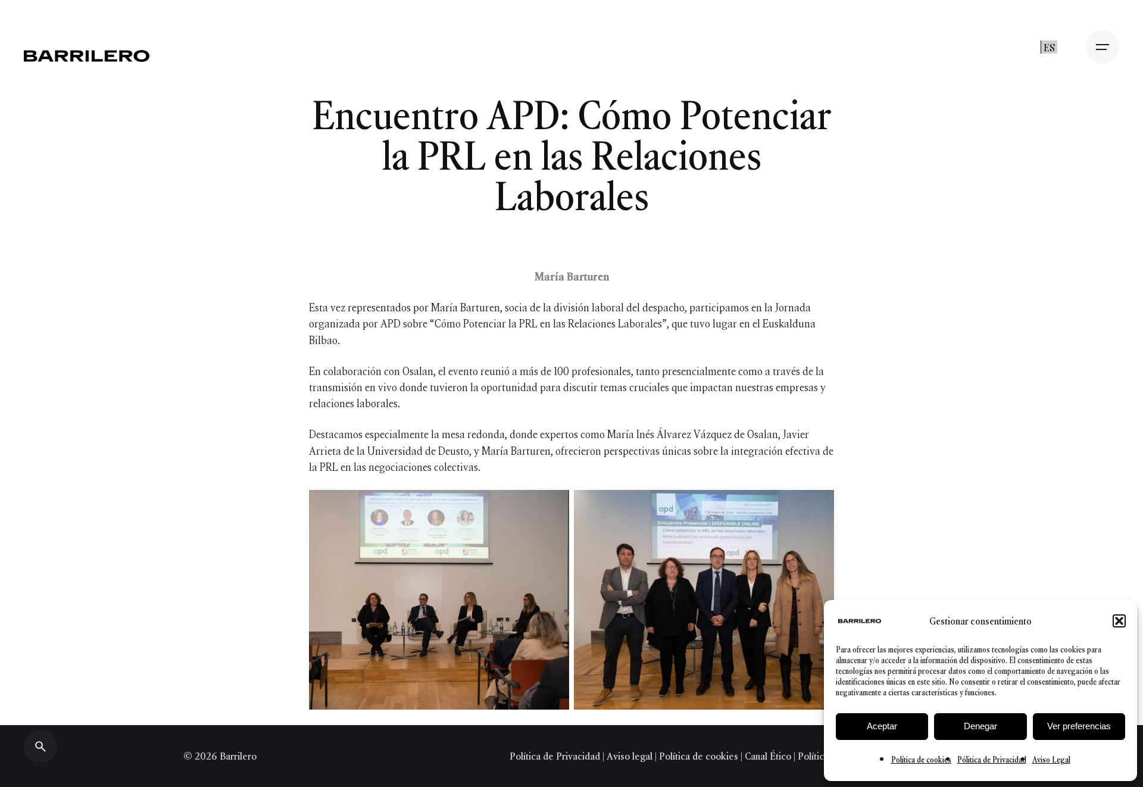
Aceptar (882, 726)
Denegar (980, 726)
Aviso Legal (1051, 760)
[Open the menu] (1102, 47)
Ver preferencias (1079, 726)
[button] (1119, 621)
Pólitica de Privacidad (991, 760)
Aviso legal (629, 756)
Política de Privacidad (556, 756)
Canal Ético (768, 756)
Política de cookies (921, 760)
